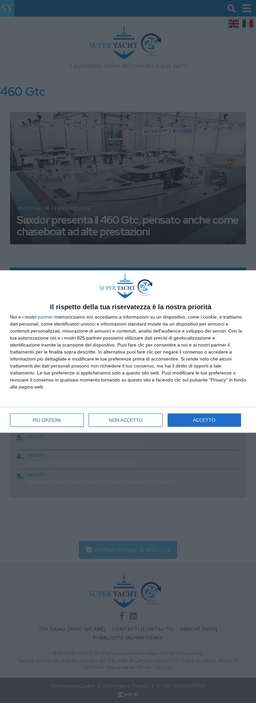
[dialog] (128, 351)
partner (45, 317)
